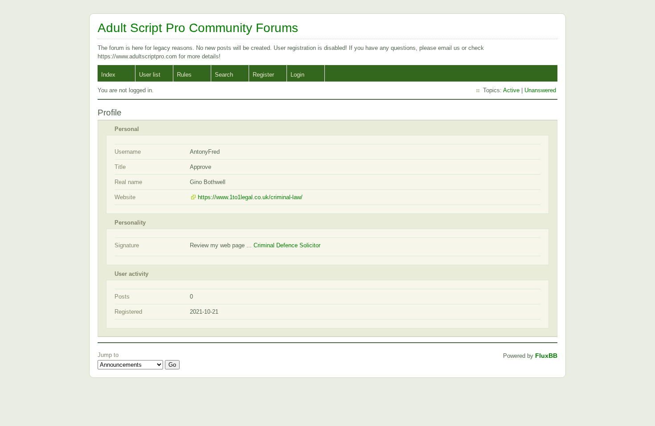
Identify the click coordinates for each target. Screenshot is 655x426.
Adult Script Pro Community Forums (198, 28)
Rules (184, 74)
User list (149, 74)
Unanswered (540, 90)
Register (263, 74)
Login (297, 74)
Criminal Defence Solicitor (287, 245)
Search (224, 74)
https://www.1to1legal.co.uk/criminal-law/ (250, 197)
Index (108, 74)
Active (511, 90)
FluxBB (546, 355)
